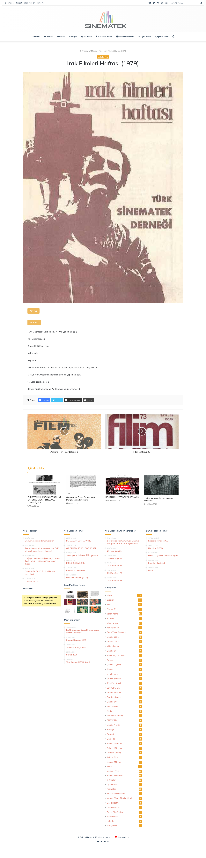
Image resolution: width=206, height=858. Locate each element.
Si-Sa (109, 711)
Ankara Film (112, 757)
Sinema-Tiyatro (114, 664)
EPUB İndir (34, 322)
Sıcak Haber (112, 816)
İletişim (40, 3)
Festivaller (111, 789)
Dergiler (73, 36)
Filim (109, 604)
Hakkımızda (8, 3)
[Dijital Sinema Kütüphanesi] (103, 19)
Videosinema (113, 646)
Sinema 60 (112, 702)
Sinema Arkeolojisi (126, 36)
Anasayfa (36, 36)
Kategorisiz (112, 825)
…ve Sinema (112, 674)
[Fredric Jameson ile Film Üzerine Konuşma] (161, 485)
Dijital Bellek (145, 36)
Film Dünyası (112, 706)
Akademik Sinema (115, 715)
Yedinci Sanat (113, 627)
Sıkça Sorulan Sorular (25, 3)
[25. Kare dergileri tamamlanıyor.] (70, 609)
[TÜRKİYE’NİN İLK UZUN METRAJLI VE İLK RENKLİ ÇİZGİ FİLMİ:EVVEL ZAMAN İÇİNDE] (44, 484)
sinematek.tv (123, 837)
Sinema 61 (111, 609)
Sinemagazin (113, 637)
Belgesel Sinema (114, 748)
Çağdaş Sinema (114, 697)
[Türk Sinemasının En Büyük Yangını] (82, 594)
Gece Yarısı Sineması (116, 632)
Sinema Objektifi (114, 743)
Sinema (110, 669)
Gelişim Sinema (114, 678)
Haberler (110, 821)
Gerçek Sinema (114, 692)
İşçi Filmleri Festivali (116, 793)
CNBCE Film (112, 720)
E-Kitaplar (87, 36)
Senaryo (110, 729)
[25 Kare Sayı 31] (82, 602)
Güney (110, 660)
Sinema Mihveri (114, 762)
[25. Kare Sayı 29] (95, 609)
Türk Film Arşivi (114, 683)
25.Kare (110, 618)
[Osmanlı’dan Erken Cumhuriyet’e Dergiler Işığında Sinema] (83, 484)
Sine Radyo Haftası (115, 655)
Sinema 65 (112, 651)
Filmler (49, 36)
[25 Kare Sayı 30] (95, 602)
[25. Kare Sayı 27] (82, 609)
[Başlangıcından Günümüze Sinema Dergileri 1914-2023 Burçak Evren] (70, 602)
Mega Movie (112, 623)
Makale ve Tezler (104, 36)
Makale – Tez (113, 771)
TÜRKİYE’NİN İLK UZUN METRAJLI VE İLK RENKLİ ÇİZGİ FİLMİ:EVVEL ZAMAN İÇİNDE (44, 500)
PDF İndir (33, 311)
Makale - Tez (96, 51)
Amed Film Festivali (115, 812)
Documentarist (113, 807)
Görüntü (110, 734)
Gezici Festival (113, 803)
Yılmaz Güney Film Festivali (119, 798)
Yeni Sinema (112, 614)
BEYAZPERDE (113, 688)
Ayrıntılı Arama (163, 36)
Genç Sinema (113, 641)
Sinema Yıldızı (113, 725)
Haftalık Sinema (114, 752)
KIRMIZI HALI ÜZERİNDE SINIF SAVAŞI (122, 497)
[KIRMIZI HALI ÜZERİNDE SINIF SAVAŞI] (122, 484)
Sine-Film (111, 739)
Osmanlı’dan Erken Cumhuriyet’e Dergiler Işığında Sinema (80, 498)
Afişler (62, 36)
